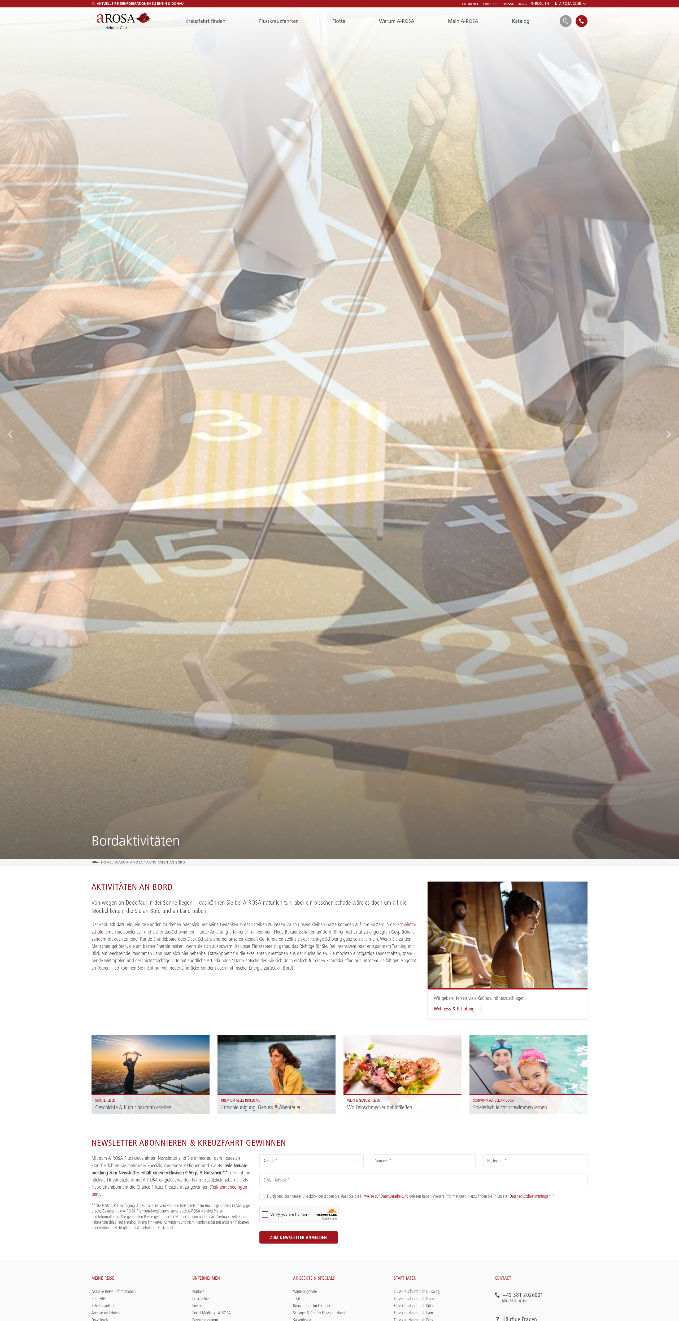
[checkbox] (262, 1197)
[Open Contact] (581, 21)
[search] (566, 21)
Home (106, 862)
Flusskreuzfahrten (279, 21)
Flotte (338, 21)
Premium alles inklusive (235, 1038)
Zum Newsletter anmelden (298, 1237)
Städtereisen (101, 1038)
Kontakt (503, 1278)
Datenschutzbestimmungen (530, 1196)
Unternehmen (206, 1278)
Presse (508, 4)
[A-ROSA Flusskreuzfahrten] (123, 21)
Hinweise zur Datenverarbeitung (384, 1196)
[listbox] (311, 1160)
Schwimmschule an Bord (487, 1038)
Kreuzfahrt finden (205, 21)
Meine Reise (103, 1278)
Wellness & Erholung (454, 1009)
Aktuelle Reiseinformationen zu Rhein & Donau (140, 3)
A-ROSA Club (570, 4)
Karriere (490, 4)
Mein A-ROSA (463, 21)
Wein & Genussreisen (359, 1038)
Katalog (520, 21)
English (542, 3)
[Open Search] (566, 21)
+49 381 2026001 (522, 1295)
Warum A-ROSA (396, 21)
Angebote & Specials (314, 1278)
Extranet (470, 4)
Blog (522, 4)
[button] (10, 434)
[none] (581, 21)
